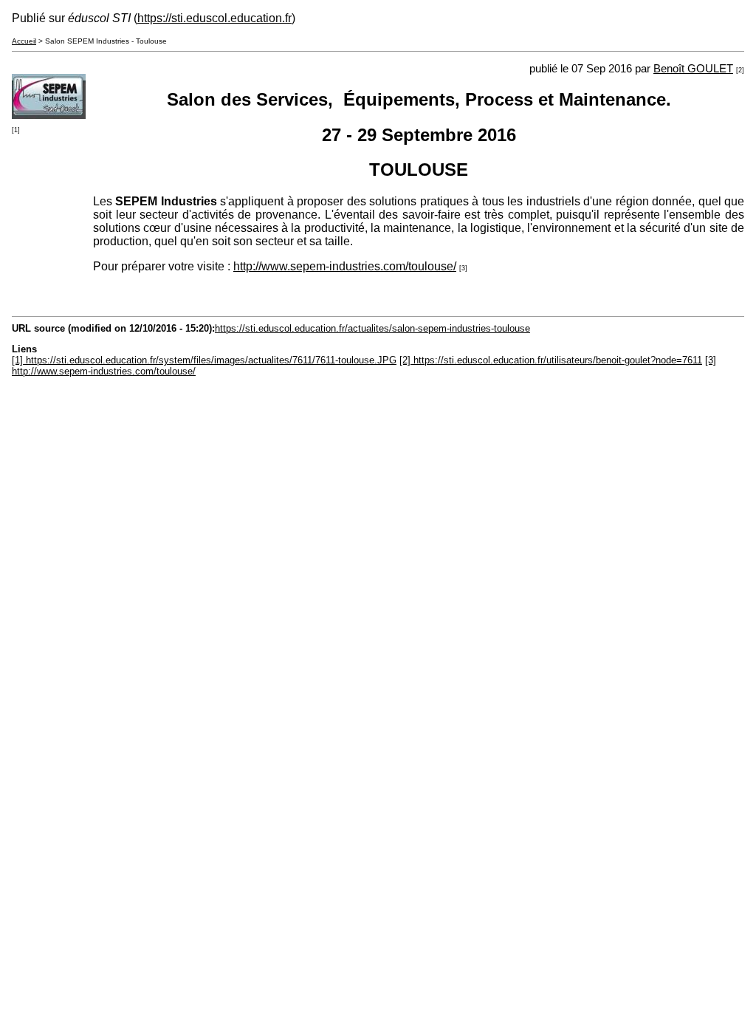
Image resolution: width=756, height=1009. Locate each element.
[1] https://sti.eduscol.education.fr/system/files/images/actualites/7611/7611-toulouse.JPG (204, 360)
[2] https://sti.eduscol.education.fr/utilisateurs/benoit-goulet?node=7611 (550, 360)
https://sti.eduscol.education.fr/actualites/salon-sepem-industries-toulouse (372, 328)
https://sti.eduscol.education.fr (214, 18)
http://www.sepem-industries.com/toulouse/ (344, 266)
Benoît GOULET (693, 69)
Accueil (24, 41)
